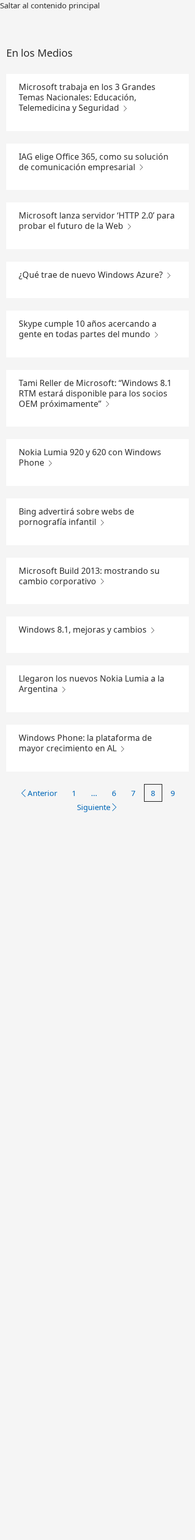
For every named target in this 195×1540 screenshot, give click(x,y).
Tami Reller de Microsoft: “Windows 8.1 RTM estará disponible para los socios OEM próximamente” (95, 393)
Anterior (42, 793)
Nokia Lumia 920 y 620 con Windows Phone (90, 457)
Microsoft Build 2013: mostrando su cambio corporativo (89, 576)
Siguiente (93, 807)
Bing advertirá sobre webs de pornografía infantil (76, 517)
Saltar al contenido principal (50, 5)
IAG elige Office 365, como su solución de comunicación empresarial (93, 162)
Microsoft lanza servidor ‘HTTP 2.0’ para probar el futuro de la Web (97, 221)
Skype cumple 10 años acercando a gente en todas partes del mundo (88, 329)
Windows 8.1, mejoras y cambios (84, 629)
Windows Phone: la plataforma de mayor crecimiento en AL (85, 743)
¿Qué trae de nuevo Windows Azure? (92, 274)
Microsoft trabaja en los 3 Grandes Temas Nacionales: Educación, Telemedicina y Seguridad (87, 97)
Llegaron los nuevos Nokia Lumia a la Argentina (91, 684)
